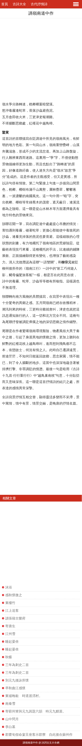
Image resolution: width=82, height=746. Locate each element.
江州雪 (10, 634)
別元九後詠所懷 (17, 680)
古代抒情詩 (39, 4)
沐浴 (8, 587)
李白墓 (10, 727)
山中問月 (12, 719)
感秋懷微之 (13, 595)
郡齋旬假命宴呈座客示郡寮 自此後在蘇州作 (39, 734)
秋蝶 (8, 657)
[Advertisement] (41, 59)
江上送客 (12, 610)
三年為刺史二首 (17, 665)
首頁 (4, 4)
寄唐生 (10, 626)
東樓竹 (10, 603)
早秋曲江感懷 (15, 688)
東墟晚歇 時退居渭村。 (23, 696)
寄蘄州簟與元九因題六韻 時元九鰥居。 (35, 711)
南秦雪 (10, 703)
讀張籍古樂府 (15, 618)
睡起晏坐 (12, 641)
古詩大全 (19, 4)
